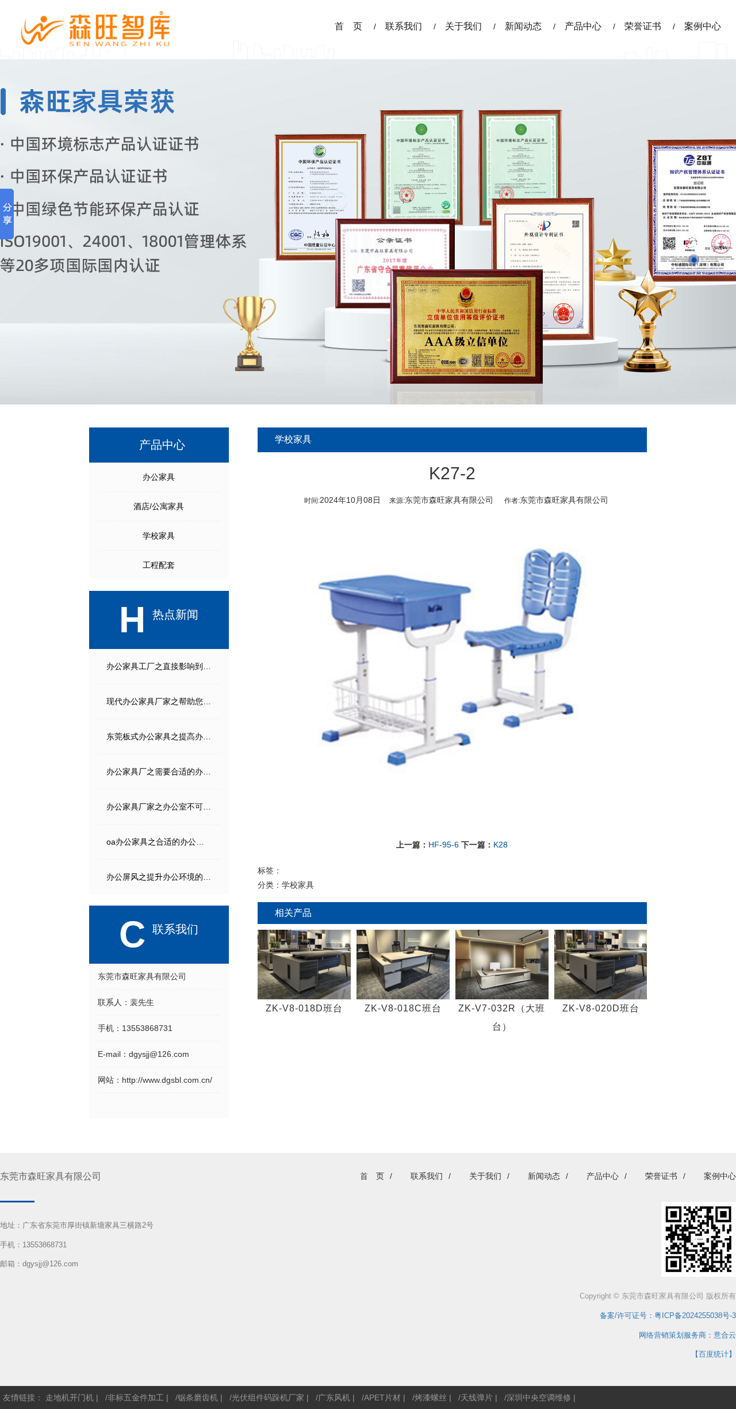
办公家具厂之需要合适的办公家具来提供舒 (163, 771)
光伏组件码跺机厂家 (268, 1397)
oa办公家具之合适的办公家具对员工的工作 (163, 841)
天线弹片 (477, 1397)
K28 (500, 844)
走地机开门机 (69, 1397)
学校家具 (159, 535)
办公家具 (159, 477)
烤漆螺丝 (431, 1397)
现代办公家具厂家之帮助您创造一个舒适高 (163, 701)
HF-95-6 (443, 844)
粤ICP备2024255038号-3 (695, 1315)
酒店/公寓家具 (158, 506)
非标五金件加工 (136, 1397)
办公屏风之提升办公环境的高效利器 (163, 876)
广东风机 (334, 1397)
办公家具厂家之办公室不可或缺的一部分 (163, 806)
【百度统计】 (713, 1354)
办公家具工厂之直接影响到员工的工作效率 (163, 666)
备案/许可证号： (623, 1315)
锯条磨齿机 (198, 1397)
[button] (693, 243)
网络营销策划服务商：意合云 (687, 1335)
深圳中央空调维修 (539, 1397)
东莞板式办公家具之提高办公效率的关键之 (163, 736)
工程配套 (159, 565)
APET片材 (382, 1397)
